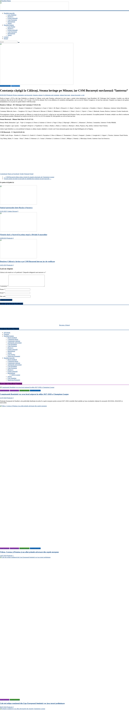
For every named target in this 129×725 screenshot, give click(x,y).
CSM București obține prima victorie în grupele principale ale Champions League (29, 177)
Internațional (11, 21)
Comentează (3, 174)
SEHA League (15, 375)
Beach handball (12, 337)
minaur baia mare (65, 95)
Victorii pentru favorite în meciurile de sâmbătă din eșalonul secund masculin (27, 179)
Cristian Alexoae (12, 211)
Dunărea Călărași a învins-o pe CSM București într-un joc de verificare (27, 261)
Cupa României (12, 344)
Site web (2, 296)
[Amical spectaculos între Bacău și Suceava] (18, 204)
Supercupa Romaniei (14, 356)
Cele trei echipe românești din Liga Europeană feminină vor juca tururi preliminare (32, 703)
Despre (6, 38)
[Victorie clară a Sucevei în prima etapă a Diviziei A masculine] (18, 231)
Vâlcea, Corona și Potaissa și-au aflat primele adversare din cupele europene (29, 552)
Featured (6, 334)
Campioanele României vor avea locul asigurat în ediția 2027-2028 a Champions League (34, 394)
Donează (26, 174)
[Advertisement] (64, 155)
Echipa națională (12, 18)
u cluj (82, 95)
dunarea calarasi (38, 95)
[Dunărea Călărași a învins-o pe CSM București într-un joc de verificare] (18, 258)
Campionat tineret (13, 339)
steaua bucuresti (75, 95)
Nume (2, 289)
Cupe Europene (12, 20)
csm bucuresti (28, 95)
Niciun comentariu (18, 95)
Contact (6, 37)
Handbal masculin (9, 13)
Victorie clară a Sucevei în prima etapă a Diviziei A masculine (23, 235)
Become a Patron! (64, 325)
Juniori (10, 23)
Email (31, 174)
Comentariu (4, 286)
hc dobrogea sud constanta (51, 95)
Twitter (22, 174)
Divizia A (10, 16)
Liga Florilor (11, 27)
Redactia (10, 95)
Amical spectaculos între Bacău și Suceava (16, 208)
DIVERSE (7, 332)
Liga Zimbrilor (12, 15)
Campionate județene (14, 341)
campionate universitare (15, 343)
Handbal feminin (9, 25)
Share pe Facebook (13, 174)
